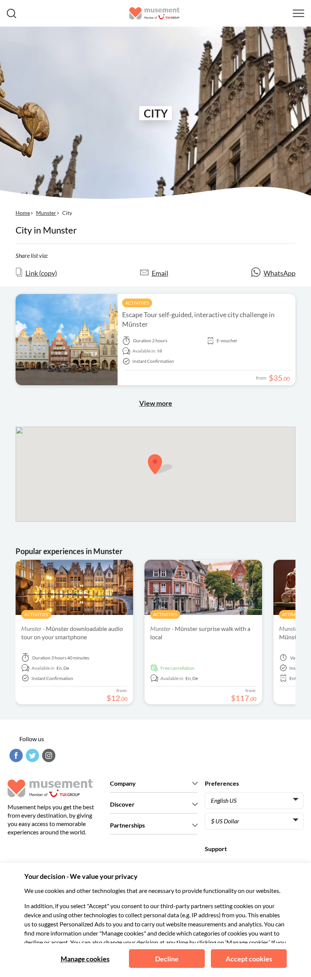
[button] (160, 464)
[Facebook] (15, 755)
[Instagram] (47, 755)
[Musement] (154, 13)
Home (23, 213)
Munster (46, 213)
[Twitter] (31, 755)
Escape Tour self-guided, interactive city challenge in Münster (198, 319)
